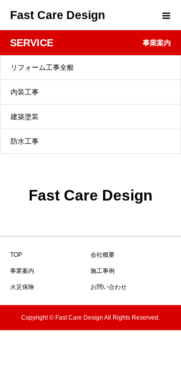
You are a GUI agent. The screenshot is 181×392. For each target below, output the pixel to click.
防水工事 (25, 141)
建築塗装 (25, 117)
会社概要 (102, 254)
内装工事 (25, 92)
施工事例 (102, 270)
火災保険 (22, 286)
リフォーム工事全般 (42, 67)
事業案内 (22, 270)
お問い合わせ (108, 286)
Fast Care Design (57, 15)
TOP (16, 254)
